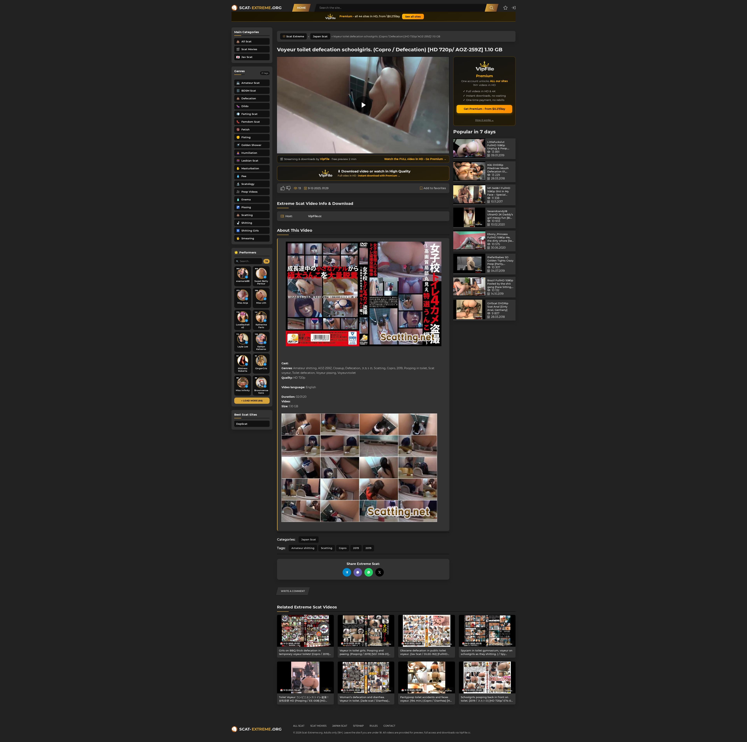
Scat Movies (318, 725)
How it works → (484, 120)
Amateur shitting (302, 548)
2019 (356, 548)
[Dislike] (288, 188)
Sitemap (358, 725)
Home (301, 8)
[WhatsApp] (368, 572)
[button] (505, 7)
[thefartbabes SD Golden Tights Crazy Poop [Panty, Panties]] (469, 264)
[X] (379, 572)
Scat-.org (260, 7)
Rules (374, 725)
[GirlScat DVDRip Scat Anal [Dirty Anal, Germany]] (469, 310)
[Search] (491, 8)
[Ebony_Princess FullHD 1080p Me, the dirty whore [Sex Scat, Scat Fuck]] (469, 241)
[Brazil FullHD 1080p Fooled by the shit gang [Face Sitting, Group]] (469, 287)
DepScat (241, 423)
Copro (342, 548)
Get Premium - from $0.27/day (484, 108)
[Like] (283, 188)
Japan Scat (320, 36)
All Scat (298, 725)
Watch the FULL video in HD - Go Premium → (415, 159)
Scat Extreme (295, 36)
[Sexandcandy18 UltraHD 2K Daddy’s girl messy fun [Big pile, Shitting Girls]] (469, 218)
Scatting (326, 548)
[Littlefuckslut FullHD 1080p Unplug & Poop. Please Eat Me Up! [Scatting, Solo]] (469, 148)
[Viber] (357, 572)
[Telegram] (347, 572)
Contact (389, 725)
